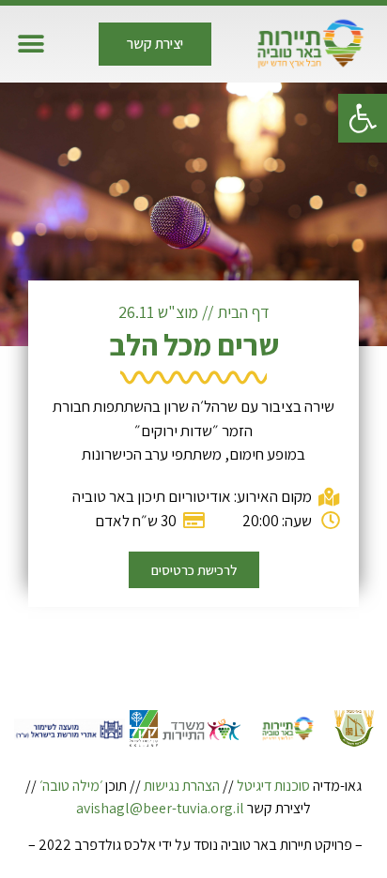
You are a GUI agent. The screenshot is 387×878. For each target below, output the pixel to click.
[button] (362, 118)
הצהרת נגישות (182, 785)
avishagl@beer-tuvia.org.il (160, 808)
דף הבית (243, 312)
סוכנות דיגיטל (273, 785)
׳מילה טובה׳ (70, 785)
